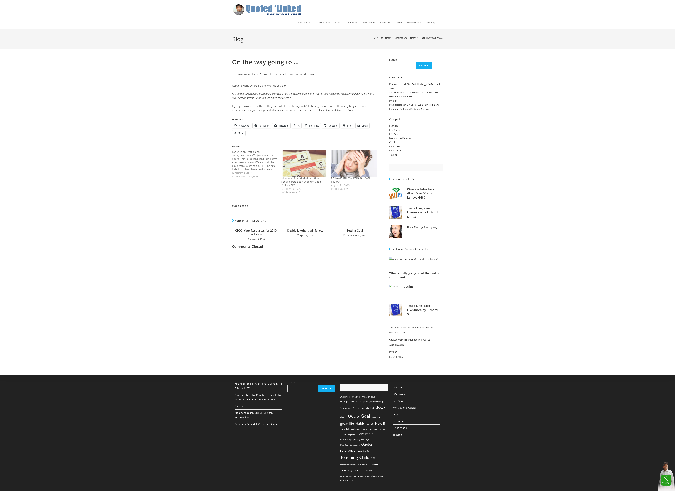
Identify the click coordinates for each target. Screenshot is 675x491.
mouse (343, 434)
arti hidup (360, 401)
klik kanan (355, 429)
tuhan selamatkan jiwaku (351, 476)
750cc (357, 397)
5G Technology (347, 397)
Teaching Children (358, 457)
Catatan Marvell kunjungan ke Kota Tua (409, 339)
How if (380, 423)
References (395, 146)
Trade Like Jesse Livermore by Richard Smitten (422, 212)
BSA (342, 417)
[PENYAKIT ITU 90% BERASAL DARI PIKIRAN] (354, 163)
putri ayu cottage (361, 439)
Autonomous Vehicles (350, 408)
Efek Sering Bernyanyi (422, 227)
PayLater (352, 434)
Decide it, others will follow (305, 230)
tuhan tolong (371, 476)
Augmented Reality (374, 401)
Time (374, 464)
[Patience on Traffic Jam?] (256, 164)
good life (376, 417)
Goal (365, 416)
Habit (360, 423)
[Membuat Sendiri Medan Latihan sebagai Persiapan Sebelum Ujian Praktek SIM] (304, 163)
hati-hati (370, 424)
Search (393, 59)
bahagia (365, 408)
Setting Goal (355, 230)
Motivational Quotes (303, 74)
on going (243, 206)
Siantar (366, 451)
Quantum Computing (350, 445)
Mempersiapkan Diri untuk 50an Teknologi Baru (414, 104)
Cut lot (408, 287)
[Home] (375, 37)
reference (347, 450)
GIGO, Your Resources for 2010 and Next (256, 232)
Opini (392, 142)
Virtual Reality (346, 480)
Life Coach (394, 129)
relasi (359, 451)
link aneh (374, 429)
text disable (363, 465)
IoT (347, 429)
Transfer (368, 471)
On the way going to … (431, 37)
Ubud (380, 476)
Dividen (393, 100)
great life (347, 423)
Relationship (395, 150)
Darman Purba (246, 74)
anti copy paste (347, 401)
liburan (365, 429)
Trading (393, 154)
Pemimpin (365, 434)
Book (380, 407)
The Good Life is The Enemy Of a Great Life (411, 327)
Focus (352, 415)
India (342, 429)
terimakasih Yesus (348, 465)
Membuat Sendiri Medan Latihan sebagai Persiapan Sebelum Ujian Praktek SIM (301, 182)
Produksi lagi (346, 439)
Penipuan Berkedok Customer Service (409, 109)
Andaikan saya (368, 397)
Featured (394, 125)
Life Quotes (395, 134)
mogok (383, 429)
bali (372, 408)
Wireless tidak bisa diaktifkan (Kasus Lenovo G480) (420, 193)
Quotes (367, 444)
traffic (358, 470)
